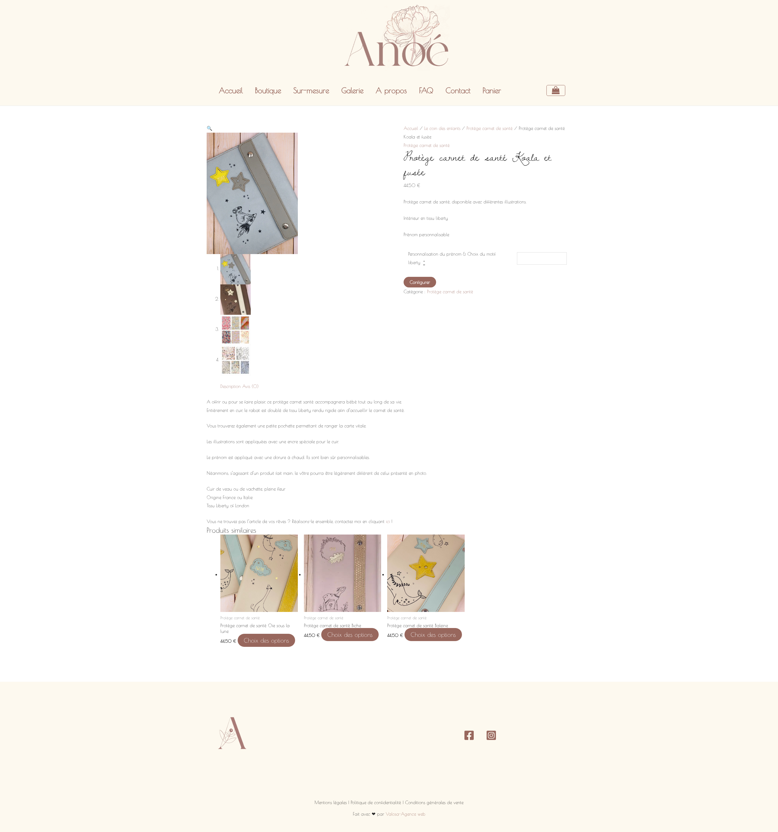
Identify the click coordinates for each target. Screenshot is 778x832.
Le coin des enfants (442, 128)
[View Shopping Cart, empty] (558, 90)
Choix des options (266, 640)
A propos (391, 90)
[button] (209, 128)
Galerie (352, 90)
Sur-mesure (311, 90)
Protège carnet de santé (489, 128)
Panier (492, 90)
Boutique (268, 90)
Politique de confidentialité (377, 802)
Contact (458, 90)
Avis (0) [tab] (250, 386)
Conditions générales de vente (434, 802)
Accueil (231, 90)
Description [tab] (230, 386)
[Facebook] (469, 735)
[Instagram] (491, 735)
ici (388, 521)
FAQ (426, 90)
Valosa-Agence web (405, 814)
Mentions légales (331, 802)
